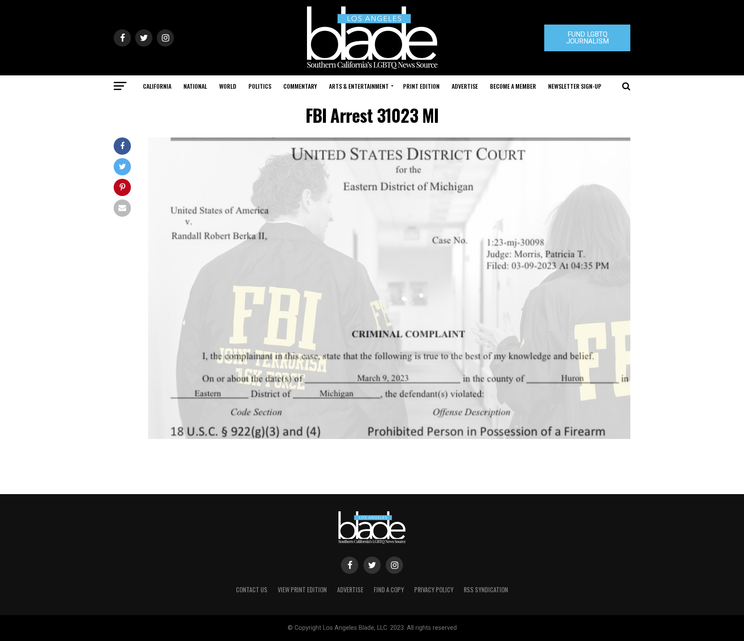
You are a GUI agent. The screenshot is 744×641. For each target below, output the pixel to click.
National (195, 85)
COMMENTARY (300, 85)
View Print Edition (302, 589)
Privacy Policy (433, 589)
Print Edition (421, 85)
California (157, 85)
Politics (259, 85)
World (227, 85)
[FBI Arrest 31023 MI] (389, 437)
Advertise (465, 85)
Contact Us (251, 589)
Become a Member (513, 85)
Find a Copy (389, 589)
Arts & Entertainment (359, 85)
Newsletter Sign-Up (574, 85)
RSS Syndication (486, 589)
